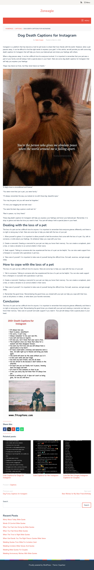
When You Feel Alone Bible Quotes (15, 531)
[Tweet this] (9, 429)
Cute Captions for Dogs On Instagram (13, 476)
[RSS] (81, 2)
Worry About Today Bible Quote (14, 519)
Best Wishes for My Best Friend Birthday (76, 492)
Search (5, 501)
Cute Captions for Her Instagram (45, 475)
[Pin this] (13, 429)
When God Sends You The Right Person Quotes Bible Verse (24, 538)
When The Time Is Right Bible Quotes (16, 534)
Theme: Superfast (59, 565)
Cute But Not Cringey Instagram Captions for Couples (75, 476)
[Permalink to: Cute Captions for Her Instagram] (47, 457)
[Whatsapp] (22, 429)
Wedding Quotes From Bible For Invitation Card (19, 542)
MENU (86, 21)
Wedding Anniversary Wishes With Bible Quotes (20, 553)
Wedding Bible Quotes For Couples (15, 549)
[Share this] (5, 429)
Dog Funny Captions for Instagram (15, 492)
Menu (88, 2)
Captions (13, 485)
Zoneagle (47, 11)
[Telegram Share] (17, 429)
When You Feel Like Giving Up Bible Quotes (18, 527)
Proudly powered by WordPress (40, 565)
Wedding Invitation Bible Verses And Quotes (18, 546)
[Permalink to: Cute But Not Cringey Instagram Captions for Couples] (77, 457)
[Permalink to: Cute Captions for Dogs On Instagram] (17, 457)
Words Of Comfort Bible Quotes (14, 523)
